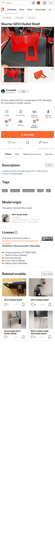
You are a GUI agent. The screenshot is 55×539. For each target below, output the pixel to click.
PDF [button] (50, 165)
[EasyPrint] (33, 3)
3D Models (7, 18)
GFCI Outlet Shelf (13, 300)
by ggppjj (16, 217)
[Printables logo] (2, 9)
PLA (6, 125)
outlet (40, 190)
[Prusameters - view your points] (38, 2)
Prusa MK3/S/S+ (34, 126)
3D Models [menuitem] (11, 9)
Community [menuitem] (40, 9)
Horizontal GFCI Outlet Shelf (12, 332)
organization (28, 190)
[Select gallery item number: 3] (42, 326)
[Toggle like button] (5, 304)
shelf (5, 190)
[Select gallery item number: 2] (41, 294)
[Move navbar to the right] (52, 9)
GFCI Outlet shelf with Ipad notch (39, 332)
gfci (48, 190)
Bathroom (32, 18)
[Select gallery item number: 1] (39, 294)
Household (20, 18)
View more (47, 274)
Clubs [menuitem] (29, 9)
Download (29, 134)
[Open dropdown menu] (51, 23)
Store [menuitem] (21, 9)
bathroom (15, 190)
